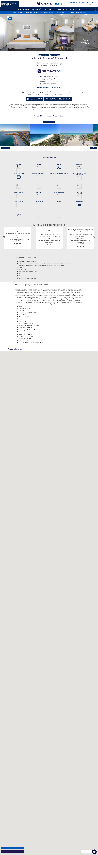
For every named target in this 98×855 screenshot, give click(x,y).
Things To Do (60, 9)
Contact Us (76, 9)
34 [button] (84, 148)
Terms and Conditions (42, 87)
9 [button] (22, 148)
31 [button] (76, 148)
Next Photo (93, 147)
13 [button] (31, 148)
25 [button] (61, 148)
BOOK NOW (36, 99)
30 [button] (74, 148)
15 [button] (36, 148)
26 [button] (64, 148)
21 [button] (51, 148)
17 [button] (41, 148)
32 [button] (79, 148)
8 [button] (19, 148)
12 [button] (29, 148)
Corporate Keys (35, 9)
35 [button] (86, 148)
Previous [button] (4, 236)
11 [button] (27, 148)
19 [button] (46, 148)
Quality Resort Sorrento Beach (47, 12)
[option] (15, 135)
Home (14, 12)
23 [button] (56, 148)
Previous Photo (6, 147)
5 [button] (12, 148)
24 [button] (59, 148)
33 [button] (81, 148)
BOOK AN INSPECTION (59, 99)
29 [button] (71, 148)
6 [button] (14, 148)
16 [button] (39, 148)
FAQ (54, 9)
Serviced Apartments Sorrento (25, 12)
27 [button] (66, 148)
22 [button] (54, 148)
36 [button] (88, 148)
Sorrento (36, 12)
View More (48, 238)
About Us (68, 9)
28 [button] (69, 148)
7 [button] (17, 148)
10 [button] (24, 148)
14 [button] (34, 148)
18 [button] (44, 148)
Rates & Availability (23, 9)
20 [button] (49, 148)
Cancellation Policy (56, 87)
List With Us (47, 9)
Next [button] (94, 236)
